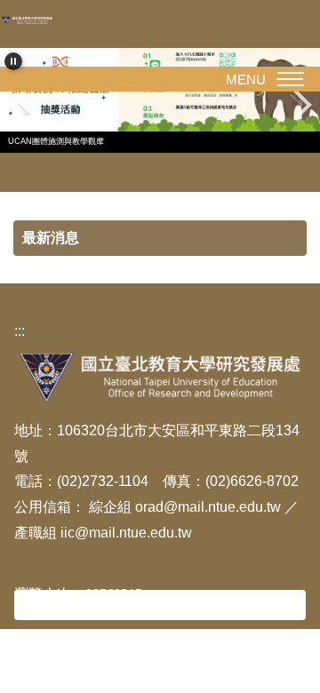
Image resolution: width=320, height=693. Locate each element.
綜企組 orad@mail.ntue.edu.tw (186, 506)
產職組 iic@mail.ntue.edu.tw (103, 532)
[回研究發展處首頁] (160, 376)
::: (19, 331)
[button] (13, 61)
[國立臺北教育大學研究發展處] (31, 20)
